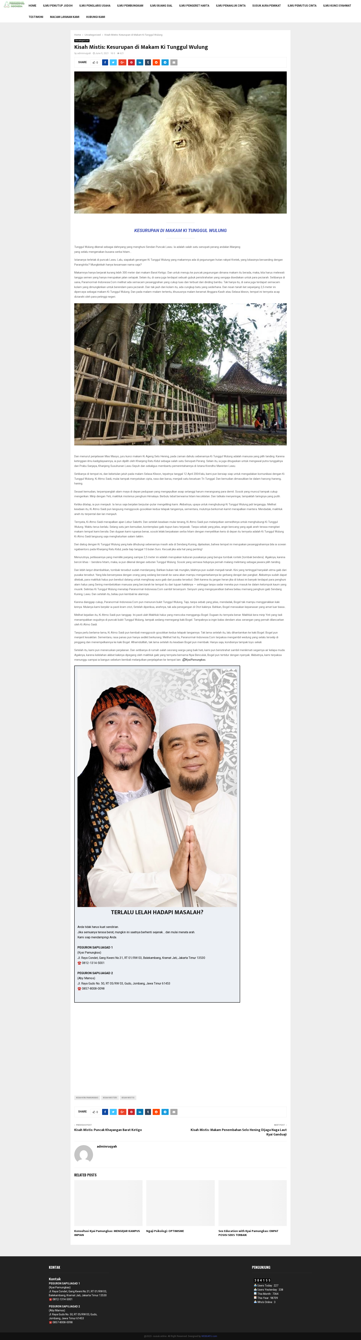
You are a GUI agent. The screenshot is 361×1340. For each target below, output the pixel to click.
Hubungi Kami (95, 16)
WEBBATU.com (209, 1336)
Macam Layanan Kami (64, 16)
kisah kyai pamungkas (87, 1098)
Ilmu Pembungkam (130, 5)
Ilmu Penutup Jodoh (58, 5)
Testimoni (36, 16)
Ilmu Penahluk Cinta (231, 5)
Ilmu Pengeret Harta (194, 5)
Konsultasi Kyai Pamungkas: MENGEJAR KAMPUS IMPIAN (107, 1233)
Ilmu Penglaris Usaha (94, 5)
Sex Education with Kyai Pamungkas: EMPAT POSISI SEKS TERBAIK (248, 1233)
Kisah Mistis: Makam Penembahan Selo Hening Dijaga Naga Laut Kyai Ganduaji (239, 1132)
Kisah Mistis (128, 1098)
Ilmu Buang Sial (161, 5)
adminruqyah (84, 53)
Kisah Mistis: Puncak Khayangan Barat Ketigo (108, 1130)
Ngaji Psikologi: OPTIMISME (165, 1231)
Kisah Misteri (110, 1098)
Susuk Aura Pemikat (266, 5)
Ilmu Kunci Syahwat (337, 5)
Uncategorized (82, 41)
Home (32, 5)
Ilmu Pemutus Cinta (302, 5)
